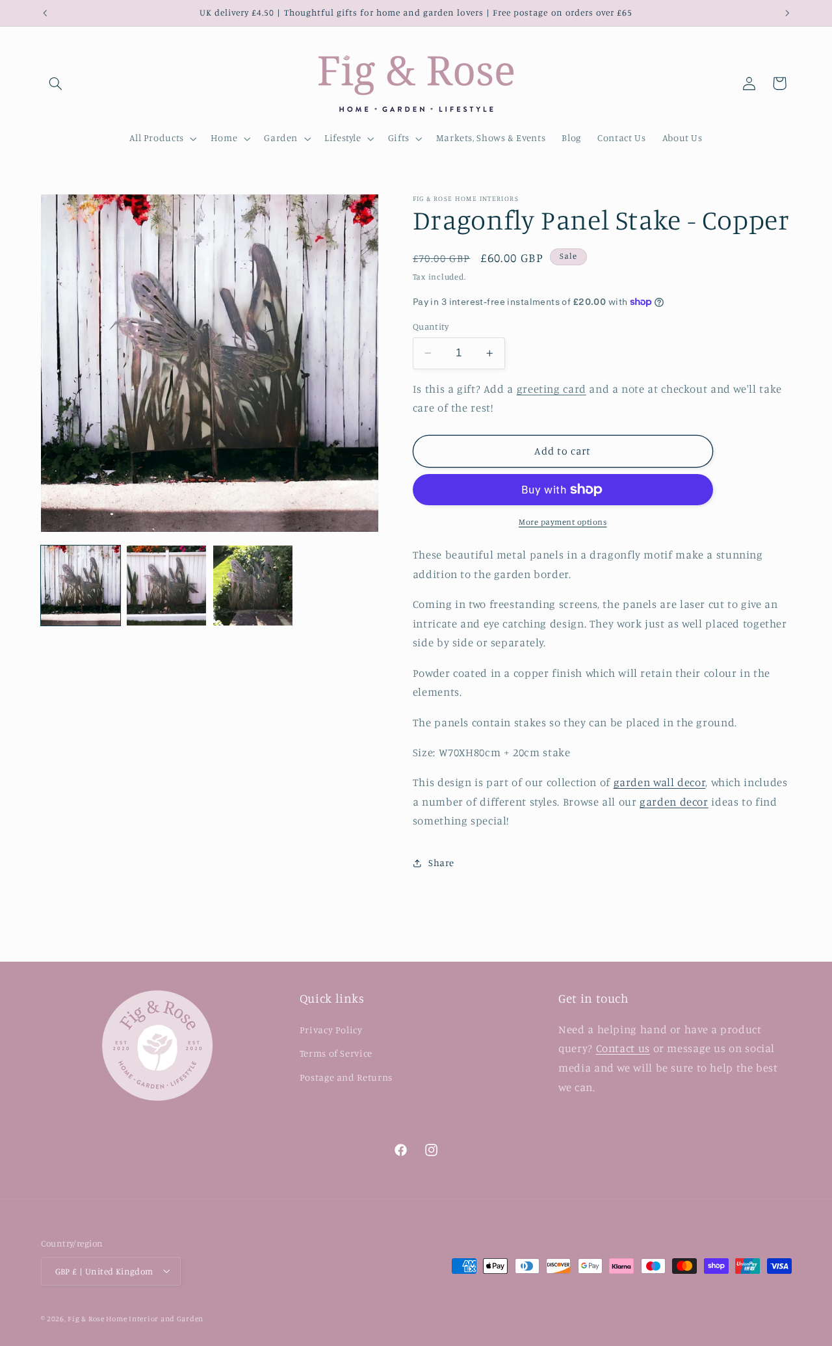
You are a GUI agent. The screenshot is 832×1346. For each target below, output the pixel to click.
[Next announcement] (787, 13)
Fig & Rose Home (98, 1318)
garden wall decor (660, 782)
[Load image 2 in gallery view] (166, 585)
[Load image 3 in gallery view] (252, 585)
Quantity (430, 326)
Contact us (623, 1048)
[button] (56, 83)
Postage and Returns (346, 1076)
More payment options (563, 522)
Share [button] (441, 862)
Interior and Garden (166, 1318)
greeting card (551, 388)
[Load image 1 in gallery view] (80, 585)
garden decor (674, 801)
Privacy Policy (331, 1029)
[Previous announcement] (45, 13)
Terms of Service (336, 1053)
